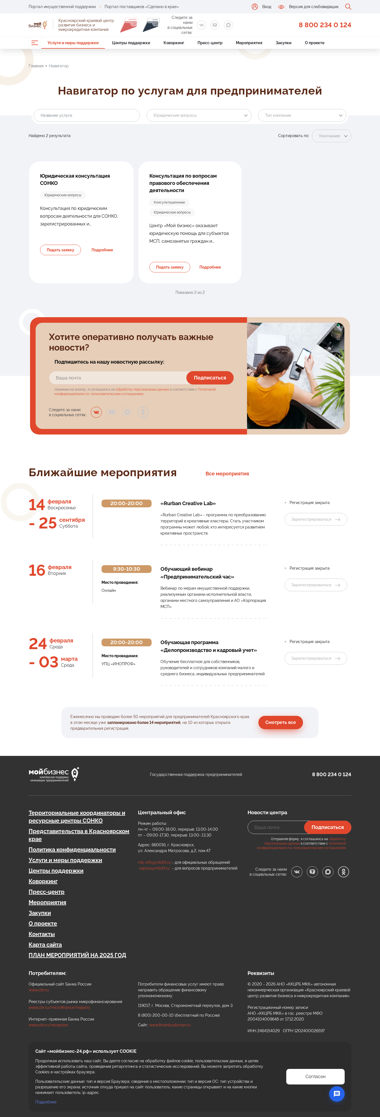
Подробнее (102, 250)
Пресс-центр (47, 891)
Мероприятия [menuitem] (249, 43)
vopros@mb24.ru (154, 868)
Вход (266, 6)
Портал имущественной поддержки (62, 6)
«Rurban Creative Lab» (188, 503)
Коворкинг (43, 881)
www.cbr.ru (39, 990)
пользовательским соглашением (117, 394)
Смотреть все (280, 722)
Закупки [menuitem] (284, 43)
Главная (36, 66)
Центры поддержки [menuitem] (131, 43)
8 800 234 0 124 (325, 25)
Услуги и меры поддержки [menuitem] (73, 43)
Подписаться (210, 378)
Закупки (40, 913)
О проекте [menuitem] (314, 43)
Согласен (315, 1076)
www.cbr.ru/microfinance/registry (59, 1007)
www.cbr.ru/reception (48, 1025)
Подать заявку (60, 250)
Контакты (42, 934)
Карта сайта (45, 944)
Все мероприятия (227, 473)
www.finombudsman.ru (170, 1025)
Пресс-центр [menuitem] (210, 43)
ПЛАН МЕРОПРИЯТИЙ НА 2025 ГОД (77, 955)
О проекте (43, 923)
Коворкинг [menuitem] (174, 43)
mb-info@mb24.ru (154, 862)
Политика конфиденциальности (72, 849)
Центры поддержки (56, 870)
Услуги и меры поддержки (65, 860)
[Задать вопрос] (337, 1094)
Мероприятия (47, 902)
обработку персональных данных (142, 389)
